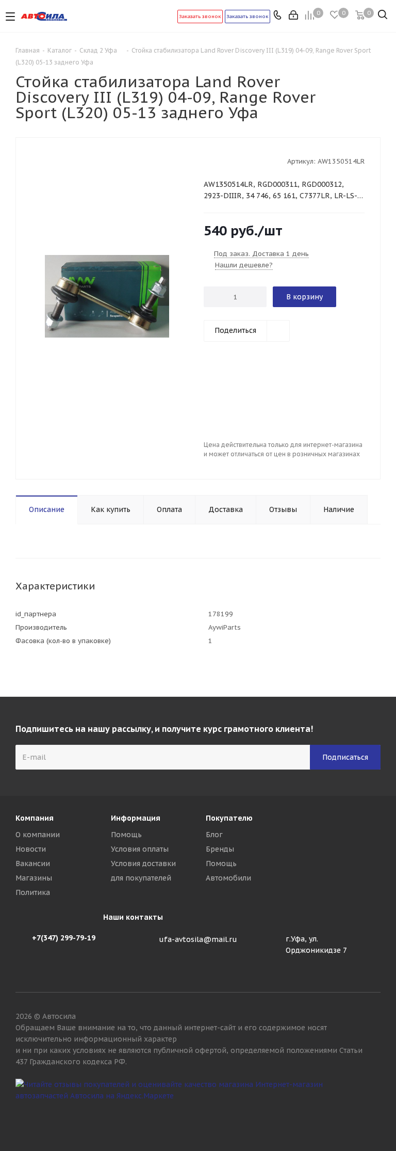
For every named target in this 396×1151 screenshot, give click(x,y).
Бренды (220, 849)
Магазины (33, 878)
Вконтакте (372, 1114)
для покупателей (141, 878)
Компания (34, 818)
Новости (30, 849)
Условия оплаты (140, 849)
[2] (218, 160)
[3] (228, 160)
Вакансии (32, 863)
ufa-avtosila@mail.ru (198, 939)
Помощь (126, 834)
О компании (37, 834)
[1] (208, 160)
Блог (214, 834)
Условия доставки (143, 863)
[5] (248, 160)
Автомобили (228, 878)
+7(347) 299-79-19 (63, 937)
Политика (32, 892)
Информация (135, 818)
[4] (238, 160)
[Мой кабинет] (294, 16)
